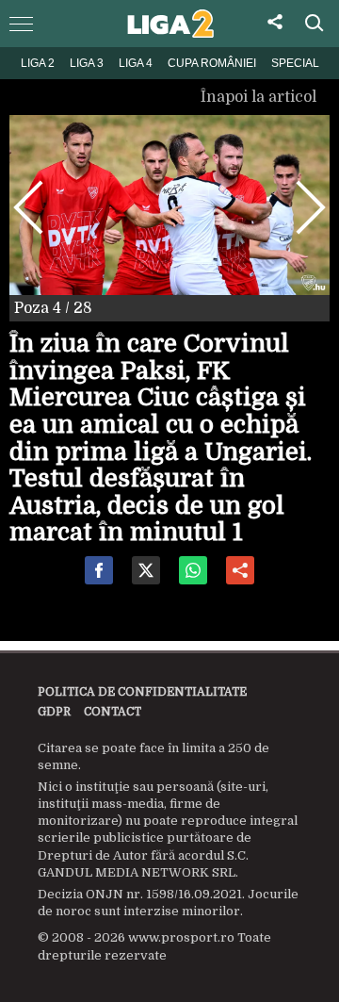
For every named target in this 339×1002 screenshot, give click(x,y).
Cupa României (212, 63)
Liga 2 (38, 63)
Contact (112, 711)
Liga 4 (136, 63)
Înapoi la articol (260, 97)
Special (295, 63)
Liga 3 (87, 63)
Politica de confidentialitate (142, 691)
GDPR (54, 711)
